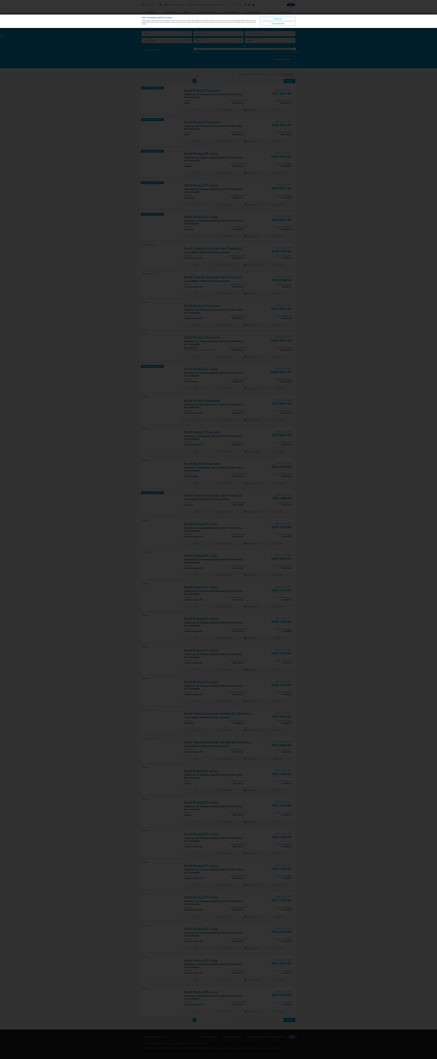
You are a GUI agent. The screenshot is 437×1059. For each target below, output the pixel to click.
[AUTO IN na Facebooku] (246, 5)
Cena (244, 46)
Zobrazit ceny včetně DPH (251, 74)
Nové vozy (151, 12)
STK (271, 12)
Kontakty (286, 12)
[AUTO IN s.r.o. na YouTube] (254, 5)
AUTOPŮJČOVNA (231, 12)
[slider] (195, 48)
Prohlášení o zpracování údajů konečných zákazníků (265, 1037)
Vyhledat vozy (282, 59)
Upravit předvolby (277, 24)
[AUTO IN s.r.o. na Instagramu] (250, 5)
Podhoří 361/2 (199, 5)
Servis (186, 12)
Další (289, 81)
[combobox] (167, 33)
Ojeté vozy (169, 12)
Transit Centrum (206, 12)
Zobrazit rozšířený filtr (151, 49)
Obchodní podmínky (209, 1037)
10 (230, 81)
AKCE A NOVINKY (254, 12)
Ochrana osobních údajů (231, 1037)
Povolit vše (278, 19)
